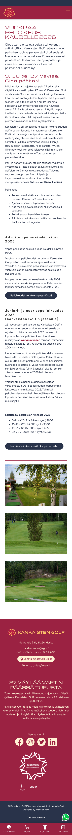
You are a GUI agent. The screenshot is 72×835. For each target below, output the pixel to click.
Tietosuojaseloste (36, 817)
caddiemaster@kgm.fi (36, 648)
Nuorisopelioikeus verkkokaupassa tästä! (34, 446)
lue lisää (57, 182)
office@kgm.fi (41, 665)
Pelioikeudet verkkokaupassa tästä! (31, 295)
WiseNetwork (42, 809)
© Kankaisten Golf (17, 806)
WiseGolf (59, 806)
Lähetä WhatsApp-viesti (38, 658)
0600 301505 (24, 652)
